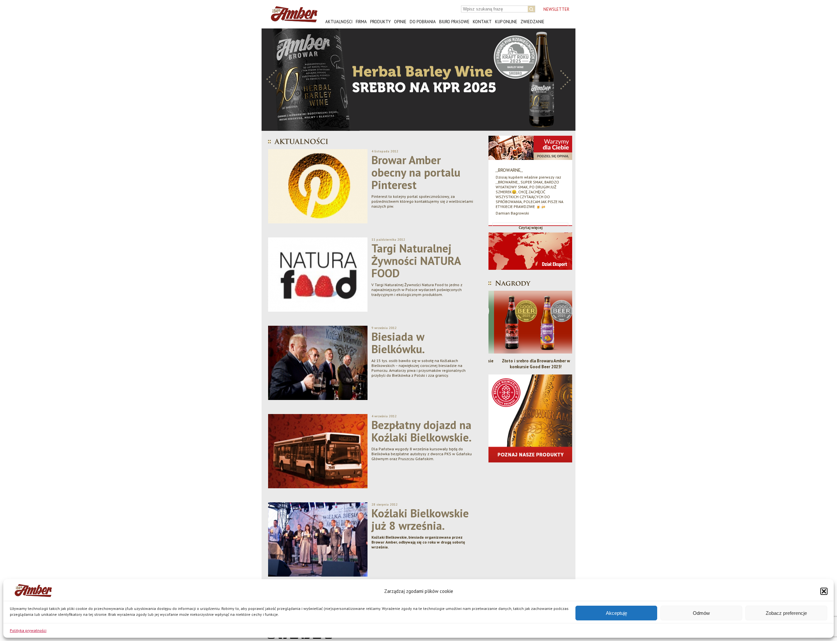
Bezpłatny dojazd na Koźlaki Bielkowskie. (421, 431)
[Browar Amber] (292, 20)
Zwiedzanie (532, 22)
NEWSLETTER (556, 9)
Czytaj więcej (530, 227)
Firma (361, 22)
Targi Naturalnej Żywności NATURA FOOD (415, 261)
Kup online (506, 22)
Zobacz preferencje (786, 613)
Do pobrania (423, 22)
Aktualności (338, 22)
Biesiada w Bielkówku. (398, 342)
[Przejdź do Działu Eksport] (530, 274)
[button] (824, 591)
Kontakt (482, 22)
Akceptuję (616, 613)
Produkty (380, 22)
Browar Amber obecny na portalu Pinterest (415, 172)
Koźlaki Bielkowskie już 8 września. (420, 519)
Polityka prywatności (28, 630)
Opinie (400, 22)
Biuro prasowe (454, 22)
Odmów (701, 613)
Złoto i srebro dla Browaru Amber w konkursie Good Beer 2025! (530, 364)
